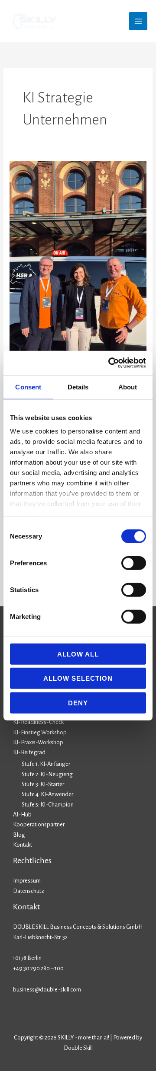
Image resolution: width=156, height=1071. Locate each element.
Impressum (27, 880)
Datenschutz (28, 891)
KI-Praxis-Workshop (38, 742)
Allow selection (78, 678)
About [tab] (127, 386)
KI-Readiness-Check (38, 722)
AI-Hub (22, 814)
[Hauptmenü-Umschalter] (138, 21)
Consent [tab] (28, 386)
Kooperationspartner (39, 824)
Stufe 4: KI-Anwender (47, 794)
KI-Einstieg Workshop (40, 732)
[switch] (133, 563)
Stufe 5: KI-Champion (48, 804)
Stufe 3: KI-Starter (43, 784)
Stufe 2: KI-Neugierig (47, 774)
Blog (19, 835)
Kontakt (22, 845)
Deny (78, 702)
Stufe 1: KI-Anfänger (46, 764)
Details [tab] (78, 386)
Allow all (78, 653)
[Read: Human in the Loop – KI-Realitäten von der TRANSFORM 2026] (78, 281)
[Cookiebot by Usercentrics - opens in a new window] (110, 363)
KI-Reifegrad (29, 752)
